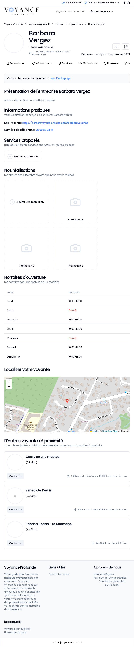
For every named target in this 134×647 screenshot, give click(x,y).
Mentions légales (104, 574)
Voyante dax (76, 24)
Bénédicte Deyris (38, 490)
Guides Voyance (100, 11)
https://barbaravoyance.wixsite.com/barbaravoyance (55, 123)
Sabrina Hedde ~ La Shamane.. (49, 524)
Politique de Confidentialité (110, 578)
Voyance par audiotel (17, 629)
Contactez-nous (59, 574)
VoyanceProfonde (13, 24)
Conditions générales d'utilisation (112, 583)
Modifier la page (60, 78)
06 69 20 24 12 (44, 130)
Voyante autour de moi (70, 11)
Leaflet (95, 430)
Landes (60, 24)
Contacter (15, 476)
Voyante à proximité (39, 24)
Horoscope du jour (15, 632)
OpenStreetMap (109, 430)
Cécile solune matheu (42, 457)
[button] (67, 401)
